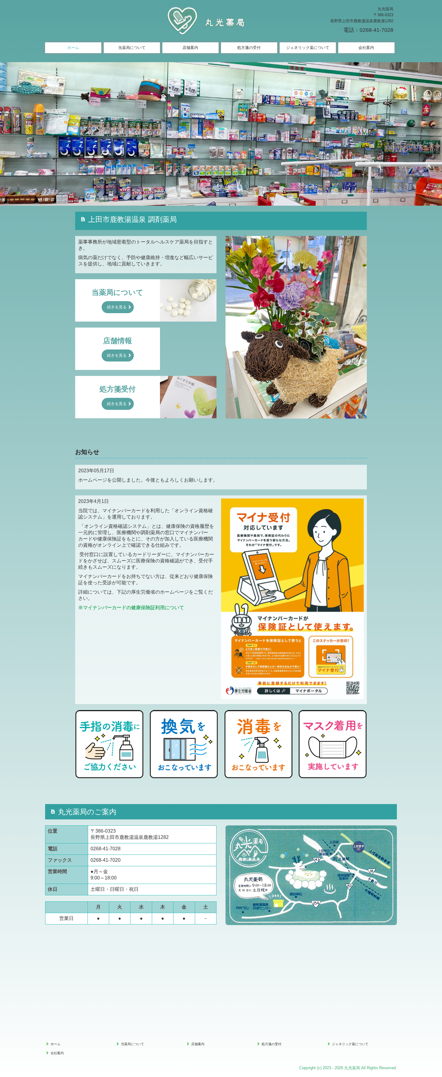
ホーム (73, 47)
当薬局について (132, 47)
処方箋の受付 (249, 47)
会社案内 (366, 47)
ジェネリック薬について (307, 47)
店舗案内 (190, 47)
